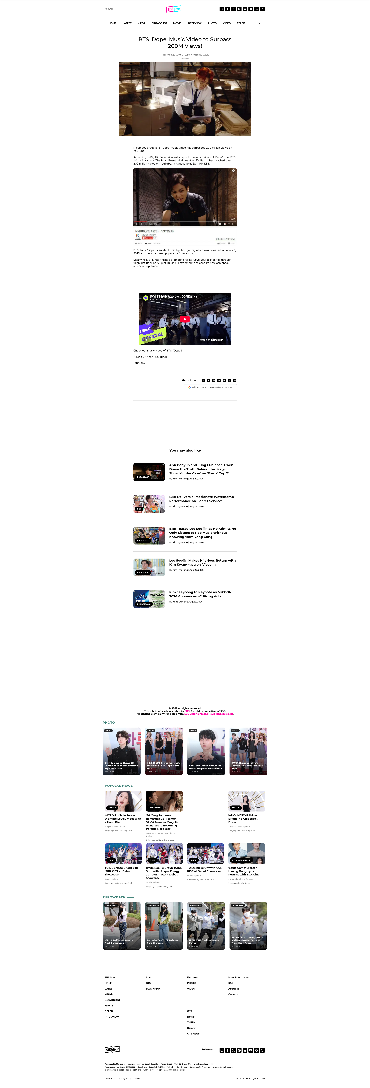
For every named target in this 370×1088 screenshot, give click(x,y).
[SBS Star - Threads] (262, 9)
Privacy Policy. (125, 1078)
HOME (112, 23)
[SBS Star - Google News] (256, 9)
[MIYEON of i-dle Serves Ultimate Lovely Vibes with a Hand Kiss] (123, 801)
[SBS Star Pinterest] (239, 9)
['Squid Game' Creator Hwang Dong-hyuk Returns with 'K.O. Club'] (246, 853)
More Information (238, 977)
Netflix (191, 1016)
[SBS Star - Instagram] (222, 1050)
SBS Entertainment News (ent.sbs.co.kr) (208, 714)
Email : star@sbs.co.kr (203, 1064)
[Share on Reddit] (234, 380)
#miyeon (109, 826)
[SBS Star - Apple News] (245, 1050)
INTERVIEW (194, 23)
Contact (233, 994)
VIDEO (227, 23)
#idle (116, 826)
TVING (191, 1022)
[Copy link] (203, 380)
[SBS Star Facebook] (227, 9)
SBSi (187, 711)
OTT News (193, 1033)
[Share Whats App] (213, 380)
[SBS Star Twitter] (233, 9)
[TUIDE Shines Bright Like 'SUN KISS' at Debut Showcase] (123, 853)
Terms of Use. (110, 1078)
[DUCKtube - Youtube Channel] (250, 1050)
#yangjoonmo (171, 833)
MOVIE (177, 23)
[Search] (259, 23)
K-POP (142, 23)
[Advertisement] (185, 277)
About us (233, 988)
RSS (230, 983)
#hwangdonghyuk (236, 879)
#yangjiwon (151, 833)
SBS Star (110, 977)
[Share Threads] (224, 380)
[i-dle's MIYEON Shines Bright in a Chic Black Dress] (246, 801)
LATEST (127, 23)
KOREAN (109, 9)
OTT (189, 1011)
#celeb (149, 836)
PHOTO (212, 23)
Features (192, 977)
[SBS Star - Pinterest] (239, 1050)
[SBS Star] (112, 1049)
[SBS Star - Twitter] (233, 1050)
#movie (249, 879)
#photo (123, 826)
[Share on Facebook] (208, 380)
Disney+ (192, 1028)
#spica (160, 833)
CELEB (241, 23)
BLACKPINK (153, 988)
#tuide (107, 879)
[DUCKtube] (250, 9)
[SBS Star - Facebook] (227, 1050)
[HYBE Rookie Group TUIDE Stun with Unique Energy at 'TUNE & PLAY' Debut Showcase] (164, 853)
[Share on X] (229, 380)
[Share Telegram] (219, 380)
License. (137, 1078)
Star (148, 977)
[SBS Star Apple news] (245, 9)
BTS (148, 983)
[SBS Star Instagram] (222, 9)
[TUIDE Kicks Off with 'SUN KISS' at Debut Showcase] (205, 853)
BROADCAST (159, 23)
